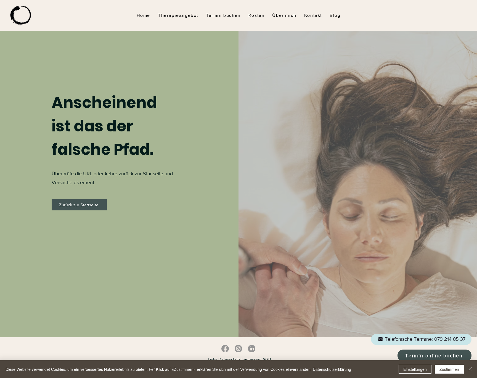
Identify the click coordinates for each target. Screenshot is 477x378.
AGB (267, 359)
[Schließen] (470, 369)
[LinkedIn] (251, 348)
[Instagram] (238, 348)
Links (212, 359)
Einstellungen (415, 369)
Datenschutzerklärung (332, 369)
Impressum (251, 359)
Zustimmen (449, 369)
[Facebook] (225, 348)
